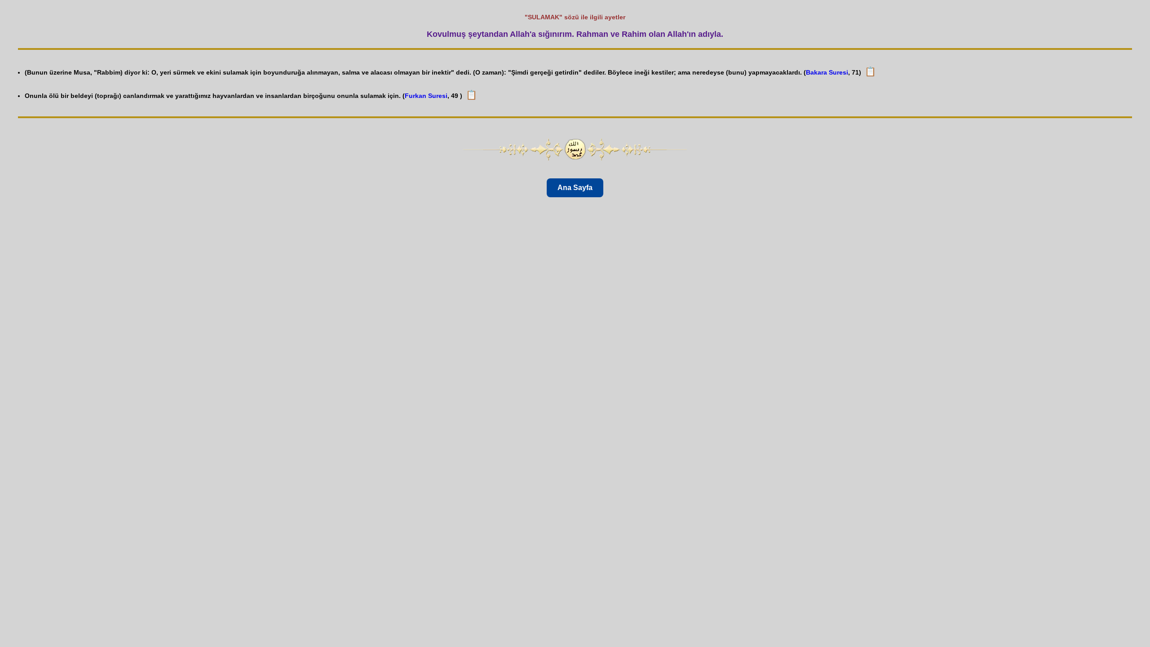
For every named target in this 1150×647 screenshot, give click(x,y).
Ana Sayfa (575, 187)
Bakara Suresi (827, 72)
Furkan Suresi (426, 95)
